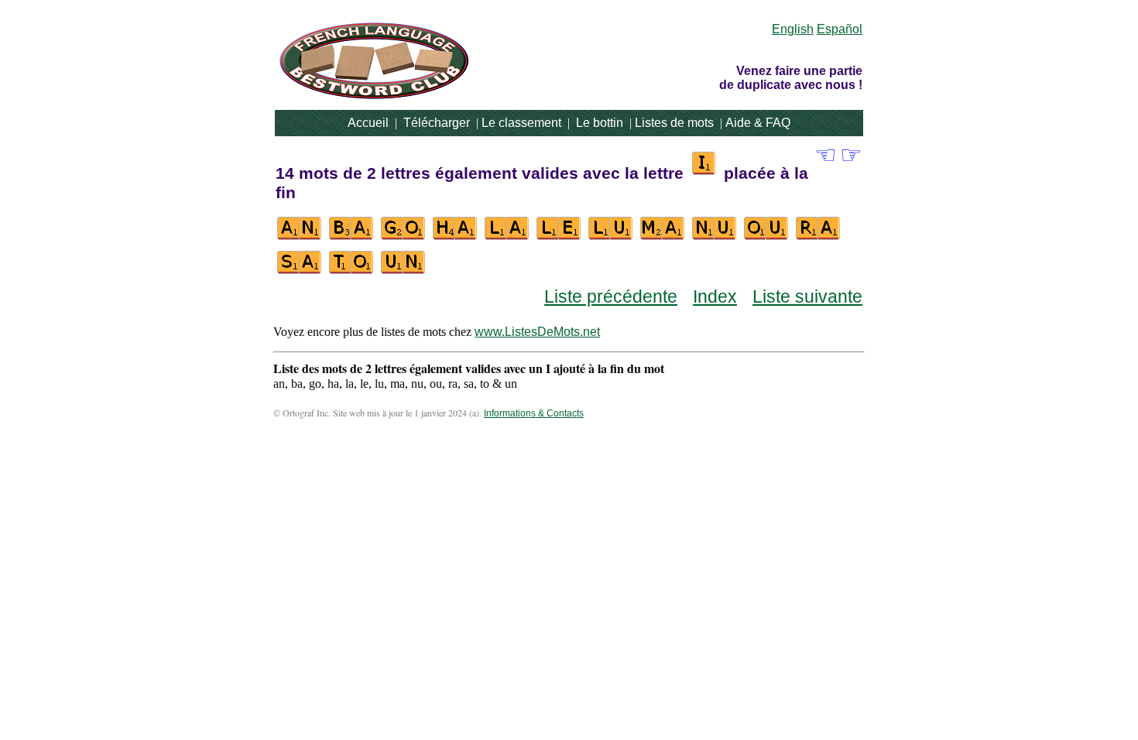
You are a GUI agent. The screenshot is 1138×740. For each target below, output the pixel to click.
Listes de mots (674, 122)
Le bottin (599, 122)
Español (839, 29)
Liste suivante (807, 296)
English (793, 29)
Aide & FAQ (757, 122)
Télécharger (436, 122)
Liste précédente (610, 296)
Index (715, 296)
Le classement (521, 122)
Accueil (368, 122)
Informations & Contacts (534, 413)
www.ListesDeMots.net (537, 331)
